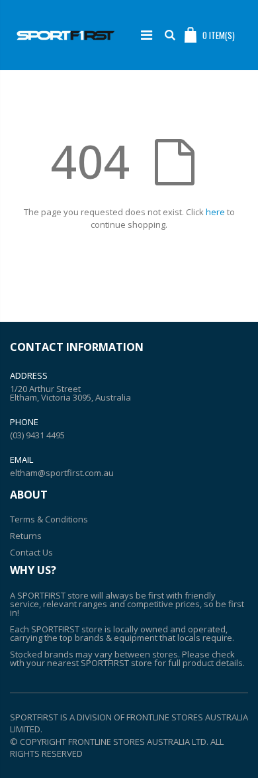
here (215, 212)
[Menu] (146, 35)
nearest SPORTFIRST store (99, 663)
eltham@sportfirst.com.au (62, 473)
